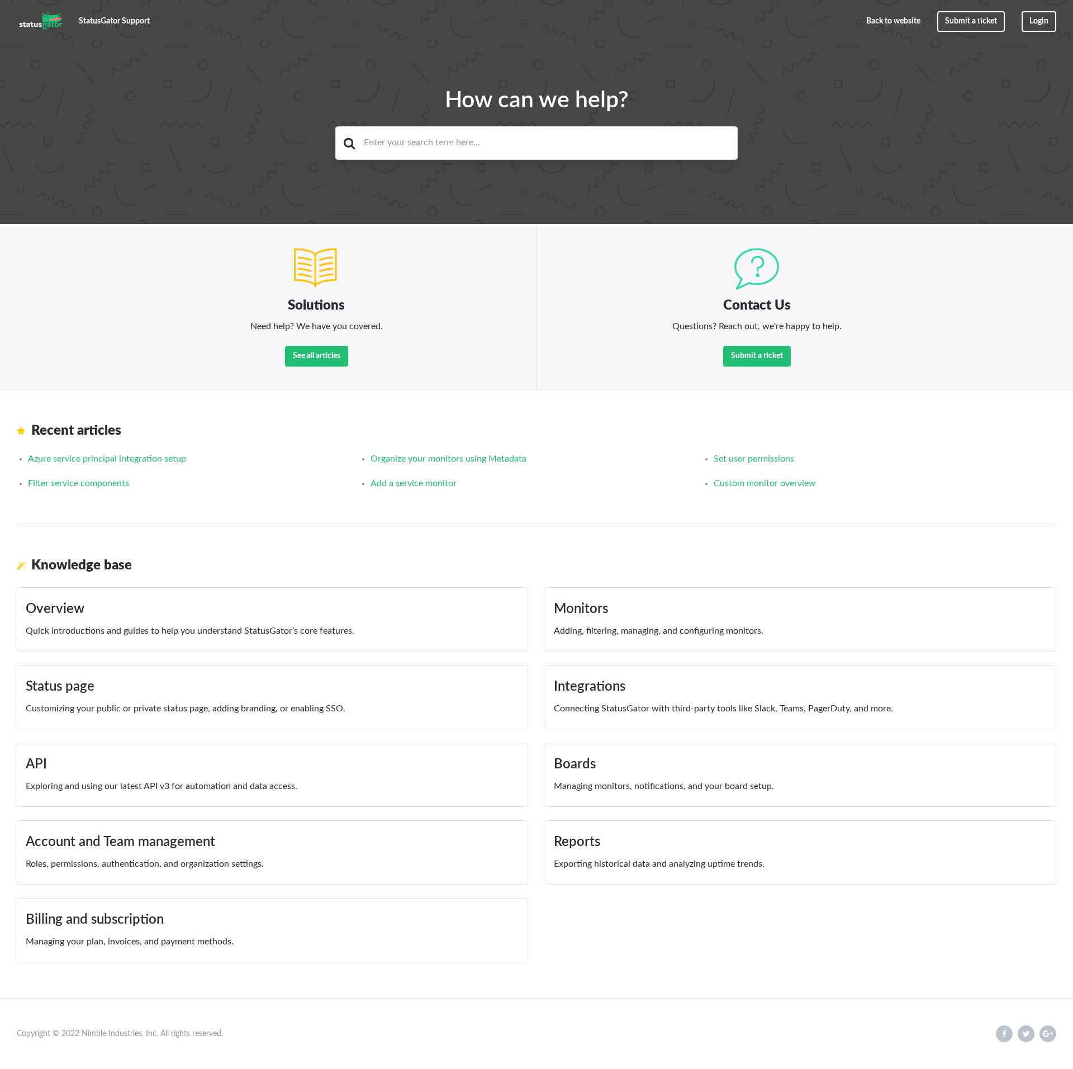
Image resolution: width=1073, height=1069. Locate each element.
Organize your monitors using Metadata (448, 458)
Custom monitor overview (765, 483)
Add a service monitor (414, 483)
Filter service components (78, 483)
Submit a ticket (971, 21)
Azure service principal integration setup (107, 458)
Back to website (893, 21)
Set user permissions (754, 458)
